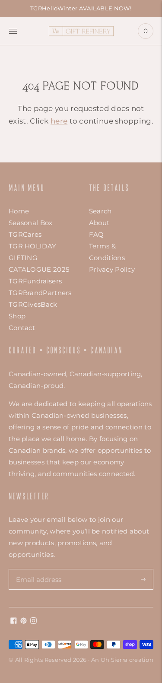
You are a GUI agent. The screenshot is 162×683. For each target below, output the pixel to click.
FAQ (96, 234)
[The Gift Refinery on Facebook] (13, 621)
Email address (38, 568)
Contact (22, 328)
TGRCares (25, 234)
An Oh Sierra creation (122, 659)
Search (100, 211)
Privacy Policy (112, 269)
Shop (17, 316)
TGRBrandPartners (40, 293)
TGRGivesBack (33, 304)
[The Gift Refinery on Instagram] (33, 621)
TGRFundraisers (35, 281)
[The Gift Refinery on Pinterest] (23, 621)
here (59, 121)
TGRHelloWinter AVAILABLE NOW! (80, 8)
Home (19, 211)
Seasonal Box (31, 223)
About (99, 223)
